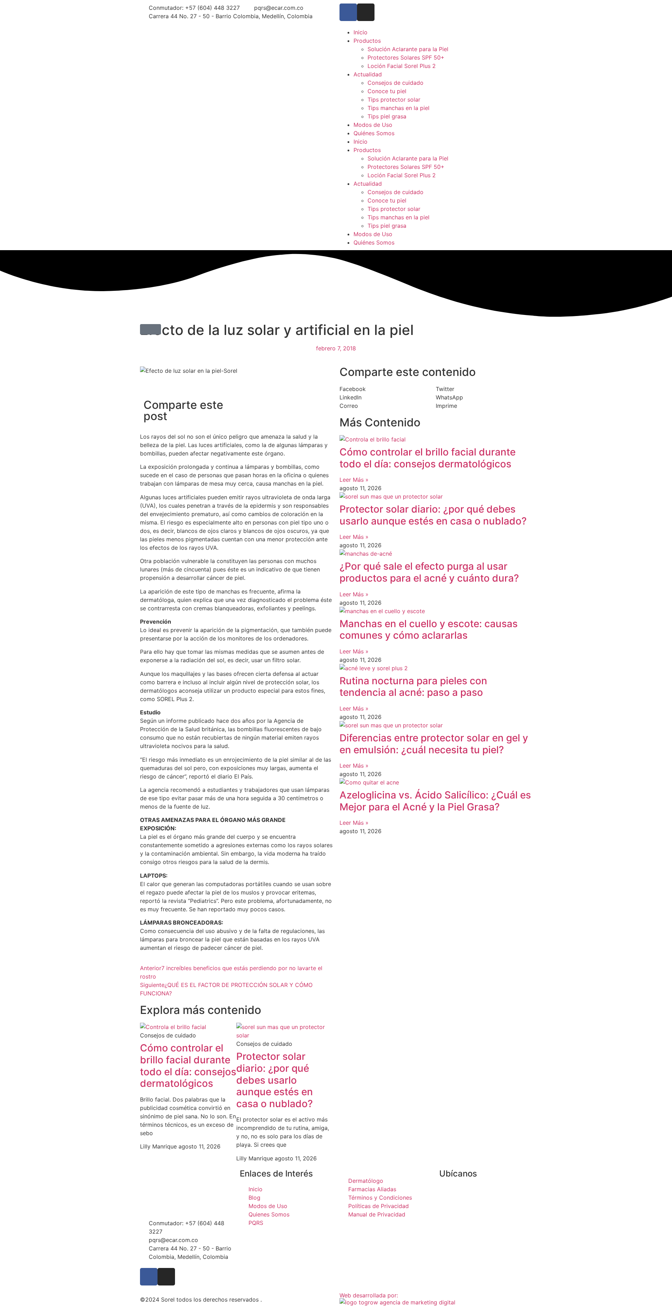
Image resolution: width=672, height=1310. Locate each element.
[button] (150, 329)
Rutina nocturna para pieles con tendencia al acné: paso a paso (413, 687)
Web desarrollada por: (369, 1295)
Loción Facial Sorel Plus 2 (402, 65)
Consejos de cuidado (396, 82)
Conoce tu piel (387, 91)
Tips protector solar (394, 99)
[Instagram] (365, 12)
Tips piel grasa (387, 116)
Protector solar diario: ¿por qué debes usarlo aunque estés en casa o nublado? (274, 1079)
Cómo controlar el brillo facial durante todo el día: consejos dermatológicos (188, 1065)
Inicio (361, 32)
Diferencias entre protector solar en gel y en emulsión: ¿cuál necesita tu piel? (434, 744)
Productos (367, 40)
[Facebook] (348, 12)
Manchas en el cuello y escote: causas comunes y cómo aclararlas (429, 630)
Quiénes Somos (374, 133)
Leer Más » (354, 479)
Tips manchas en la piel (398, 107)
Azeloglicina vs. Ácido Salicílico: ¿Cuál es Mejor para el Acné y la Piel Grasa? (435, 801)
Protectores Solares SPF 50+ (406, 57)
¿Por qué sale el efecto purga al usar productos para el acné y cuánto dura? (429, 572)
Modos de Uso (373, 124)
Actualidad (368, 74)
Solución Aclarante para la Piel (408, 49)
